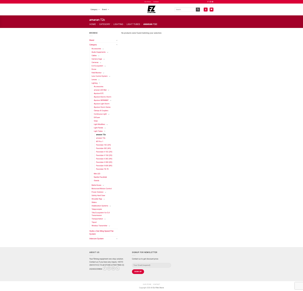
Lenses (94, 80)
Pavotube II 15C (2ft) (104, 152)
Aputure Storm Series (102, 107)
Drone (94, 69)
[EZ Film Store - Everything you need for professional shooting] (152, 9)
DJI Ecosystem (97, 66)
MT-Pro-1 (99, 142)
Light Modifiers (99, 124)
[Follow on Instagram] (210, 2)
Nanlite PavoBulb (100, 177)
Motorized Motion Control (102, 189)
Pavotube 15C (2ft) (103, 145)
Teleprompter (97, 209)
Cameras (95, 62)
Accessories (96, 49)
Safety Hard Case (98, 196)
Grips (96, 121)
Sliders (94, 202)
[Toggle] (117, 40)
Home (92, 24)
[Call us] (118, 268)
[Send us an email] (212, 2)
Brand (104, 9)
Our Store (147, 2)
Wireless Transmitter (99, 226)
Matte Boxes (96, 185)
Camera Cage (97, 59)
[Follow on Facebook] (208, 2)
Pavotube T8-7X (102, 169)
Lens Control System (100, 76)
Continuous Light (100, 114)
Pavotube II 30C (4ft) (104, 159)
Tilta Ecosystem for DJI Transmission (101, 214)
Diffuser (97, 117)
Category (94, 9)
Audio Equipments (99, 52)
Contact (156, 2)
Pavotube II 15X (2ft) (104, 155)
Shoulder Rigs (97, 199)
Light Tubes (133, 24)
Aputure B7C (99, 93)
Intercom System (96, 238)
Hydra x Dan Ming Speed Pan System (101, 232)
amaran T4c (100, 138)
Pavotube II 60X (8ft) (104, 166)
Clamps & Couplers (101, 111)
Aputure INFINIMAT (101, 100)
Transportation (97, 219)
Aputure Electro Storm (102, 97)
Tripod (94, 222)
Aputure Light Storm (101, 104)
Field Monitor (97, 73)
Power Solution (97, 192)
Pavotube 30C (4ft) (103, 148)
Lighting (118, 24)
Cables (94, 56)
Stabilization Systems (100, 206)
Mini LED (97, 174)
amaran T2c (101, 135)
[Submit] (198, 10)
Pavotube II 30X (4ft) (104, 162)
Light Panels (98, 128)
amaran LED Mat (100, 90)
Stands (96, 181)
